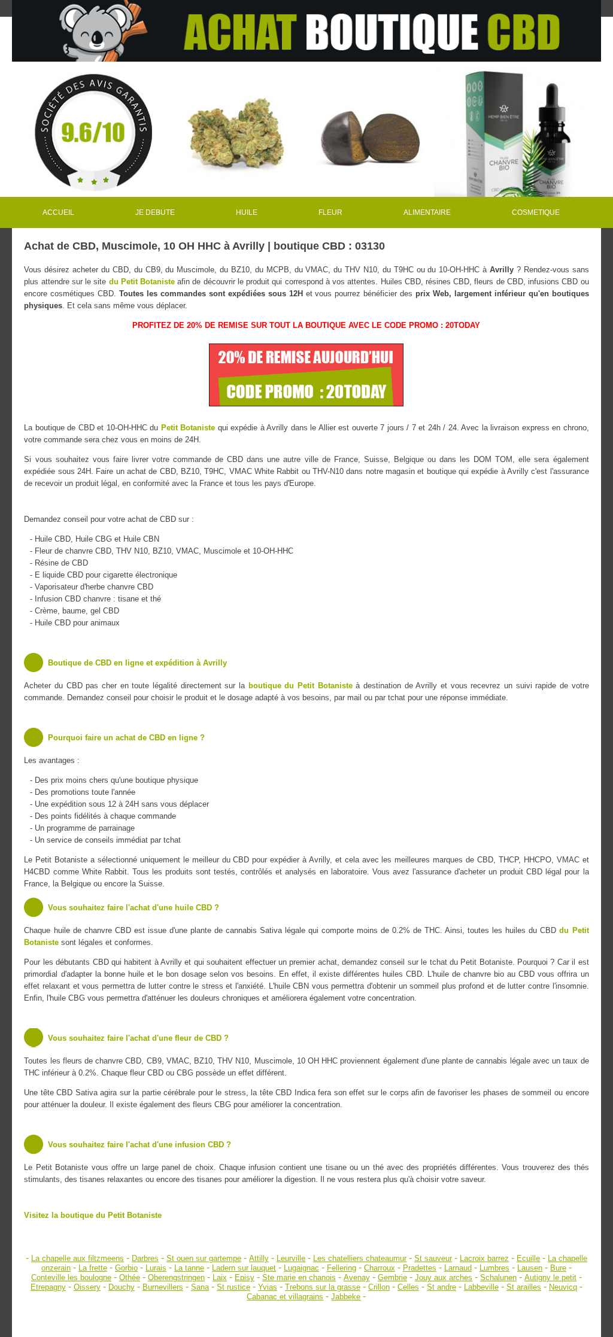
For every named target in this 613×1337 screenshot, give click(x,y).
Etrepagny (48, 1287)
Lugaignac (301, 1267)
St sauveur (433, 1258)
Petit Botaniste (188, 427)
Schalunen (498, 1277)
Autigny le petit (550, 1277)
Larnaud (458, 1267)
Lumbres (494, 1267)
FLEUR (330, 212)
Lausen (529, 1267)
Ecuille (528, 1258)
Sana (200, 1287)
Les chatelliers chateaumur (359, 1258)
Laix (220, 1277)
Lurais (155, 1267)
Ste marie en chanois (299, 1277)
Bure (558, 1267)
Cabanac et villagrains (285, 1296)
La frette (92, 1267)
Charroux (379, 1267)
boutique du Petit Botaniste (300, 685)
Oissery (87, 1287)
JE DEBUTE (155, 212)
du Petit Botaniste (142, 281)
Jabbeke (345, 1296)
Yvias (267, 1287)
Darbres (145, 1258)
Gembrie (392, 1277)
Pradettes (419, 1267)
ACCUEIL (58, 212)
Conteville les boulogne (71, 1277)
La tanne (189, 1267)
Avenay (357, 1277)
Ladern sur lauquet (244, 1267)
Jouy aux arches (443, 1277)
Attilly (259, 1258)
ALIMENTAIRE (427, 212)
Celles (408, 1287)
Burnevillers (162, 1287)
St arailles (523, 1287)
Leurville (291, 1258)
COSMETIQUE (536, 212)
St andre (441, 1287)
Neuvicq (563, 1287)
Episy (244, 1277)
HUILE (246, 212)
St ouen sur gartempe (203, 1258)
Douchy (121, 1287)
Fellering (341, 1267)
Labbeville (481, 1287)
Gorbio (126, 1267)
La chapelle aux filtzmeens (77, 1258)
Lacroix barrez (484, 1258)
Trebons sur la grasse (322, 1287)
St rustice (233, 1287)
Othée (129, 1277)
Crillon (379, 1287)
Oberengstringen (176, 1277)
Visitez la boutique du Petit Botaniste (93, 1215)
